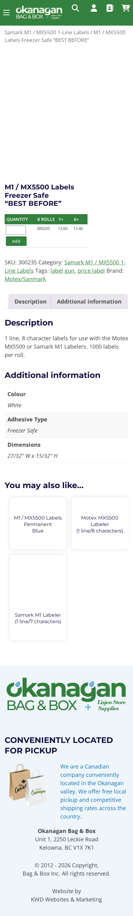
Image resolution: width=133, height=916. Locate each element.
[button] (6, 12)
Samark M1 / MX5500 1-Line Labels (47, 32)
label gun (62, 270)
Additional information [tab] (89, 301)
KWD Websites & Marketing (66, 899)
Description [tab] (31, 301)
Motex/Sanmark (25, 279)
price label (91, 270)
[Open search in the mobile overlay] (75, 7)
